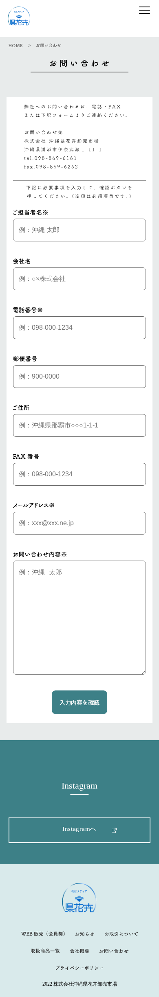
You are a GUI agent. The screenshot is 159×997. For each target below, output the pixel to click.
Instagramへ (79, 829)
